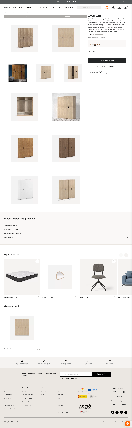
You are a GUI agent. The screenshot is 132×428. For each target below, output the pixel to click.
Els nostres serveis (9, 402)
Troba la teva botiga (9, 405)
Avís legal (97, 422)
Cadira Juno (84, 297)
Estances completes (63, 412)
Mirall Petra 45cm (47, 297)
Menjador (60, 395)
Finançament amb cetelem (28, 402)
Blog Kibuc (43, 391)
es (123, 2)
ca (127, 2)
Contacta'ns (25, 391)
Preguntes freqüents (27, 395)
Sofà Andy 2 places (124, 297)
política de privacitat (72, 378)
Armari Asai (7, 349)
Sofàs (59, 391)
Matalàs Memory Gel (10, 297)
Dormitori (60, 398)
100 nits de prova (26, 405)
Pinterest (100, 72)
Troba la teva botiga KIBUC (67, 2)
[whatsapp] (96, 72)
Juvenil (60, 402)
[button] (121, 255)
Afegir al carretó (108, 61)
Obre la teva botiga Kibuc (10, 409)
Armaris (60, 409)
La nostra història (8, 395)
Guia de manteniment (27, 398)
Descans (60, 405)
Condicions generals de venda (120, 422)
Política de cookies (106, 422)
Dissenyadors (7, 398)
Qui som (6, 391)
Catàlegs (42, 395)
